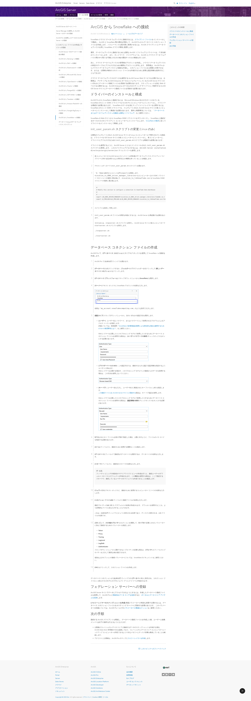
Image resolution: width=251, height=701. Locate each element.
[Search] (174, 3)
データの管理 (83, 15)
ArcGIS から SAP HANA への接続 (70, 95)
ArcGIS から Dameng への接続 (69, 59)
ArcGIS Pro (94, 675)
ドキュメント (60, 691)
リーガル (105, 697)
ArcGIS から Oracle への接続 (68, 86)
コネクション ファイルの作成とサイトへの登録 (123, 19)
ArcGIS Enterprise (63, 3)
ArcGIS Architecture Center (100, 691)
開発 (112, 15)
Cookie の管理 (97, 697)
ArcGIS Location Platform (100, 681)
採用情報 (129, 675)
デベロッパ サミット (133, 685)
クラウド (99, 3)
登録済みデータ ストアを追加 (124, 595)
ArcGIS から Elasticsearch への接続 (70, 69)
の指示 (152, 121)
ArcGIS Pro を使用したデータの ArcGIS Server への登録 (69, 39)
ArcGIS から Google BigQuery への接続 (70, 112)
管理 (106, 15)
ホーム (58, 15)
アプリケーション (110, 3)
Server (57, 678)
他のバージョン (116, 34)
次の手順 (173, 46)
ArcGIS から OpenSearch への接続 (70, 81)
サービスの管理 (96, 15)
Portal (76, 3)
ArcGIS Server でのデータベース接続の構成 (70, 53)
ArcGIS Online (96, 672)
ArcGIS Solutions (97, 688)
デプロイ (73, 15)
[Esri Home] (166, 667)
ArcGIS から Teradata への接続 (69, 99)
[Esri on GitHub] (170, 674)
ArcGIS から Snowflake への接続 (69, 117)
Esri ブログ (130, 678)
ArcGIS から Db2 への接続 (67, 63)
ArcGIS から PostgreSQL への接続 (70, 90)
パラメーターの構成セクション (136, 608)
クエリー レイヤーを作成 (136, 638)
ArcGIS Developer (97, 685)
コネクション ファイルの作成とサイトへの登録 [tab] (69, 46)
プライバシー (87, 697)
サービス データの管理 (73, 19)
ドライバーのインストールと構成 (181, 31)
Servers (82, 3)
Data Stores (90, 3)
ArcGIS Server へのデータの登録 (94, 19)
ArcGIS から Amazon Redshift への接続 (70, 105)
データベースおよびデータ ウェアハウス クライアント (70, 123)
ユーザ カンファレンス (134, 681)
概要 (65, 15)
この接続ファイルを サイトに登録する (117, 393)
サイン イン (183, 3)
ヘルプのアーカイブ (135, 34)
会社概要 (129, 672)
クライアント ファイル (143, 39)
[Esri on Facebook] (166, 674)
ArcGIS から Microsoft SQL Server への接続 (70, 76)
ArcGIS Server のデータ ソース (66, 26)
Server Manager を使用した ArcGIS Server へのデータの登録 (68, 32)
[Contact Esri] (173, 674)
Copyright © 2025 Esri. (62, 697)
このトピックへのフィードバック (153, 649)
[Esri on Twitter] (163, 674)
